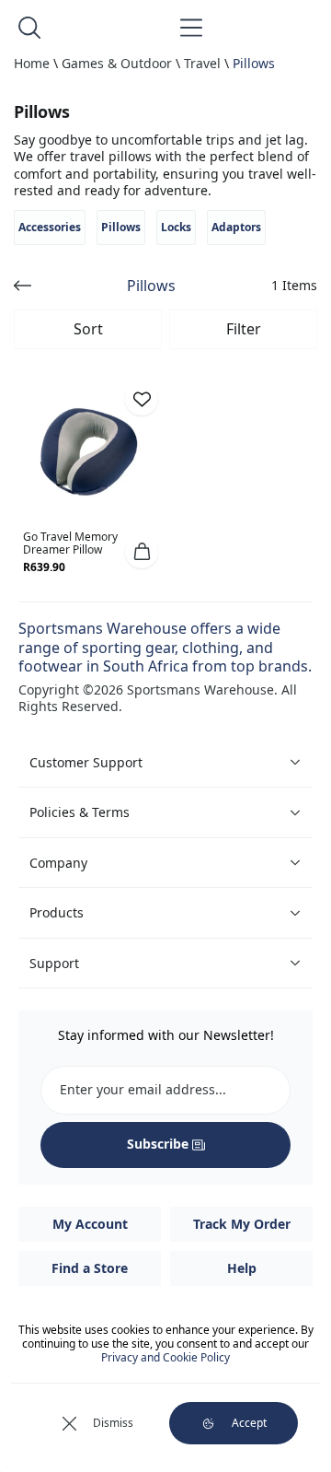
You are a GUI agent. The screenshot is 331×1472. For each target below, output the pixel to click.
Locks (176, 227)
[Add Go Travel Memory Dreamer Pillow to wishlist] (141, 398)
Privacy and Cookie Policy (165, 1357)
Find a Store (89, 1268)
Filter (243, 329)
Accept (249, 1423)
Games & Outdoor (117, 63)
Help (242, 1268)
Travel (202, 63)
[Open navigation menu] (191, 28)
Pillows (254, 63)
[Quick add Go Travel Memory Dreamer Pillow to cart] (141, 551)
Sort (88, 329)
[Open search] (29, 28)
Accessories (49, 227)
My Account (90, 1224)
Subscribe (157, 1143)
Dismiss (113, 1423)
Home (32, 63)
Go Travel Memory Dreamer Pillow (70, 543)
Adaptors (236, 227)
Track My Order (242, 1224)
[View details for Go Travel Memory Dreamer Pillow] (88, 452)
